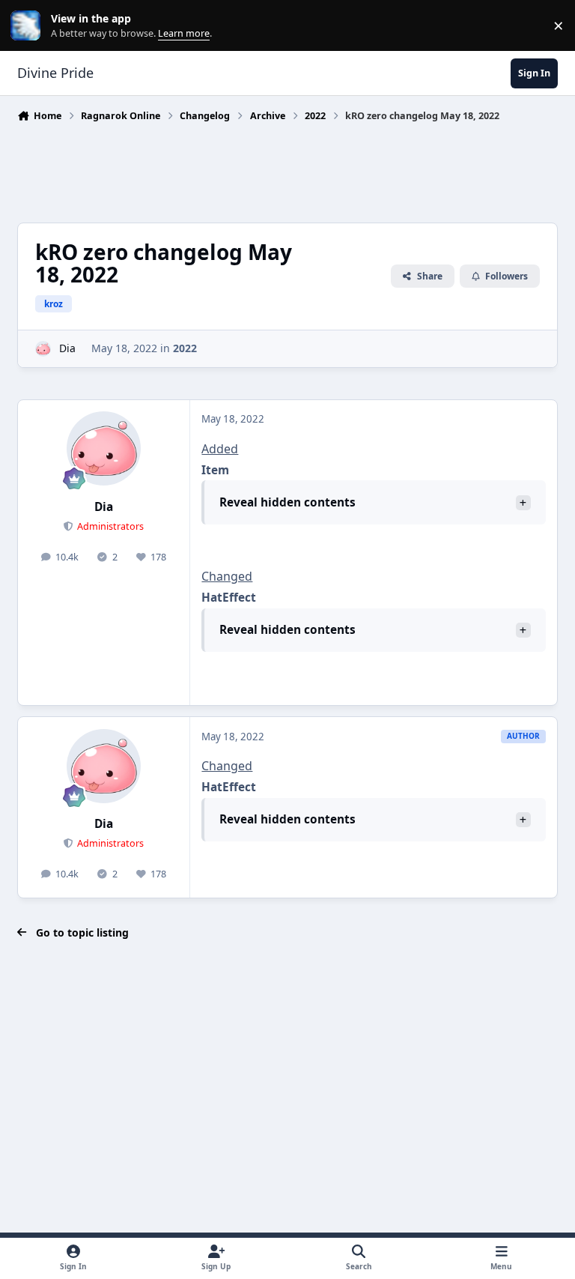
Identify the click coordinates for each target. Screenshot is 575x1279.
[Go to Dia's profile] (43, 349)
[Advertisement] (289, 168)
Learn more (29, 26)
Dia (67, 348)
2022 (185, 348)
